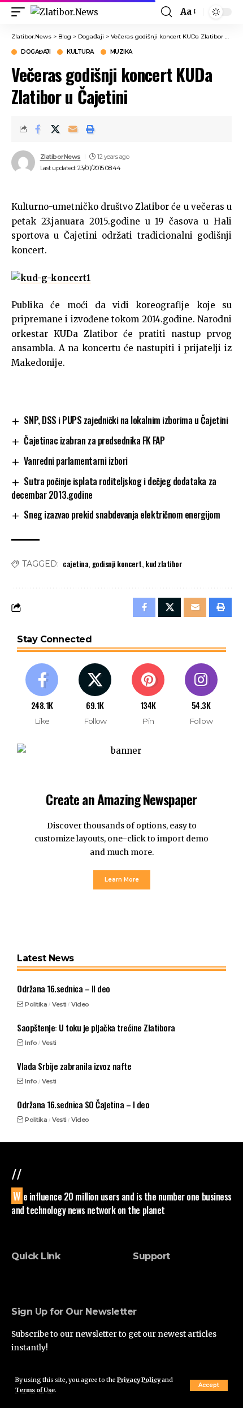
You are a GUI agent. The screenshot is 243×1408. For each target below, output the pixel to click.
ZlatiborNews (60, 157)
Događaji (35, 52)
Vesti (59, 1004)
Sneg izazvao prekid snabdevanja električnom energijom (122, 514)
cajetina (75, 563)
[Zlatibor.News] (64, 12)
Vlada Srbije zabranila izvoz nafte (74, 1066)
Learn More (122, 879)
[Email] (73, 129)
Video (80, 1004)
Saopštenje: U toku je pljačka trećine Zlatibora (96, 1027)
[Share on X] (55, 129)
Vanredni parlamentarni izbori (75, 461)
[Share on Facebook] (38, 129)
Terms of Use (35, 1390)
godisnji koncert (117, 563)
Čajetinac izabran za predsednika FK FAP (94, 440)
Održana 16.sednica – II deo (63, 988)
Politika (36, 1004)
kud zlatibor (163, 563)
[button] (209, 1385)
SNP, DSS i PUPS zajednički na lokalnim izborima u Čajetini (126, 420)
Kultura (80, 52)
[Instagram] (201, 695)
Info (31, 1043)
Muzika (121, 52)
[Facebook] (42, 695)
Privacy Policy (138, 1380)
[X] (95, 695)
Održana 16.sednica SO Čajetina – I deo (83, 1104)
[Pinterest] (148, 695)
